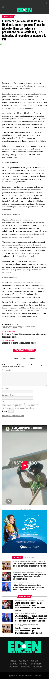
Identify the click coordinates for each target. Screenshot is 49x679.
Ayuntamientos (25, 667)
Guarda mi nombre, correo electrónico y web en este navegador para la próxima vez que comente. (20, 405)
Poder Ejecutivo (23, 661)
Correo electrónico (9, 395)
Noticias (13, 661)
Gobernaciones (37, 667)
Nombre (5, 388)
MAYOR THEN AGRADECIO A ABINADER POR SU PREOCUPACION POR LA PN (19, 326)
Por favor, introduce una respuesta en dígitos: (18, 408)
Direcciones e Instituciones (18, 664)
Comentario (7, 370)
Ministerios (35, 661)
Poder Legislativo (35, 664)
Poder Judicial (13, 667)
